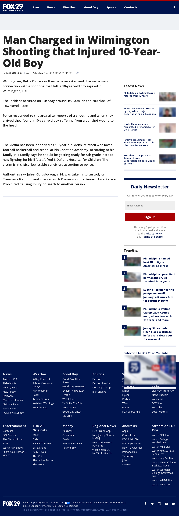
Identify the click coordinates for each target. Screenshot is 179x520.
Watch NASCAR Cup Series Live (163, 452)
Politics (98, 374)
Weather (39, 374)
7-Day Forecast (41, 379)
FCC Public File (130, 439)
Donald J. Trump (101, 387)
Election (96, 379)
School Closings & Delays (43, 385)
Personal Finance (72, 443)
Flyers (125, 394)
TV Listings (128, 456)
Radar (36, 394)
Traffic (66, 394)
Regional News (104, 426)
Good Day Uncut (71, 411)
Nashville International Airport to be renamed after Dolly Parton (139, 127)
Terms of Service (152, 236)
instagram (159, 504)
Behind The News (43, 443)
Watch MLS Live (161, 484)
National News (11, 404)
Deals (65, 439)
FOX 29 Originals (40, 428)
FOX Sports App (131, 411)
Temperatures (41, 399)
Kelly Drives (39, 452)
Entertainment (14, 426)
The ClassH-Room (13, 439)
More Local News (13, 400)
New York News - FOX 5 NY (102, 444)
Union (125, 407)
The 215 (37, 456)
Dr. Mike (67, 415)
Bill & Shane (39, 447)
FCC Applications (131, 443)
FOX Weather (40, 390)
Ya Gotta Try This (72, 403)
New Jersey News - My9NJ (103, 436)
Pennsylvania (10, 387)
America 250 (10, 379)
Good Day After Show (71, 380)
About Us (129, 426)
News (7, 374)
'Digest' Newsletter (73, 390)
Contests (8, 431)
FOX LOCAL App (101, 431)
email (173, 504)
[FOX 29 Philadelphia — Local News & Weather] (14, 7)
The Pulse (38, 464)
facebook (145, 504)
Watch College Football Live (160, 441)
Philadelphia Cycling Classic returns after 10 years (139, 94)
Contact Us (128, 435)
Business (67, 431)
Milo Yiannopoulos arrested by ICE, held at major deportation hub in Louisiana (140, 111)
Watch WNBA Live (162, 480)
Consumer (68, 435)
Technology (69, 447)
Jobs (124, 460)
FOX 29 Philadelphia (13, 72)
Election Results (101, 383)
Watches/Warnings (43, 403)
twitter (152, 504)
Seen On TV (69, 407)
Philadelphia (9, 383)
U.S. (27, 72)
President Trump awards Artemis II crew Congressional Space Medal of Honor (139, 159)
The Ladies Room (43, 460)
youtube (166, 504)
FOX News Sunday (13, 412)
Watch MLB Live (161, 446)
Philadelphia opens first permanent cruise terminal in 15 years (159, 277)
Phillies (126, 399)
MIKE (36, 435)
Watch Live (68, 399)
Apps (125, 431)
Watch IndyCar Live (163, 458)
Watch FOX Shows (13, 447)
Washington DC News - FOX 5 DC (102, 451)
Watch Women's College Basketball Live (162, 473)
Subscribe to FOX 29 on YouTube (146, 353)
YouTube (157, 407)
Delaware (8, 396)
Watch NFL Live (161, 435)
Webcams (157, 399)
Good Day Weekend (73, 386)
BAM (35, 439)
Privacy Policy (154, 233)
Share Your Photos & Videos (15, 453)
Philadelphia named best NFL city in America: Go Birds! (156, 262)
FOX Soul (157, 403)
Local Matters (160, 411)
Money (67, 426)
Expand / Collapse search (174, 7)
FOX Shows (9, 435)
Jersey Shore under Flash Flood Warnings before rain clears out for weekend (139, 142)
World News (10, 408)
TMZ (5, 443)
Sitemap (126, 464)
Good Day (70, 374)
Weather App (40, 407)
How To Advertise (132, 447)
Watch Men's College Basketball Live (164, 464)
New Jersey (9, 391)
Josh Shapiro (99, 391)
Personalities (129, 452)
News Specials (160, 394)
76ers (125, 403)
